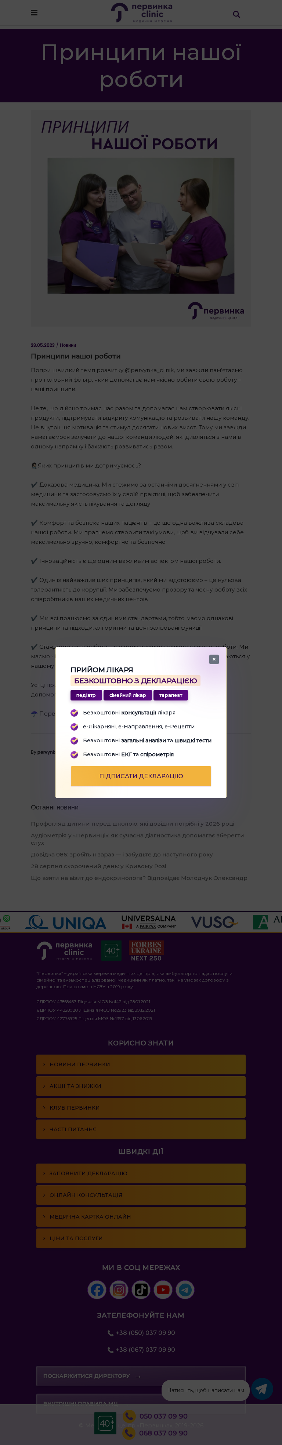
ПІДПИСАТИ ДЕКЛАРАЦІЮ (141, 776)
